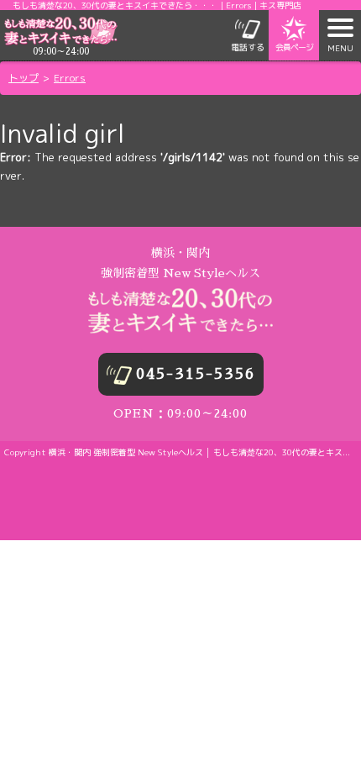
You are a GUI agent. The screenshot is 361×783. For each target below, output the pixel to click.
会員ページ (294, 47)
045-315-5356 (195, 373)
